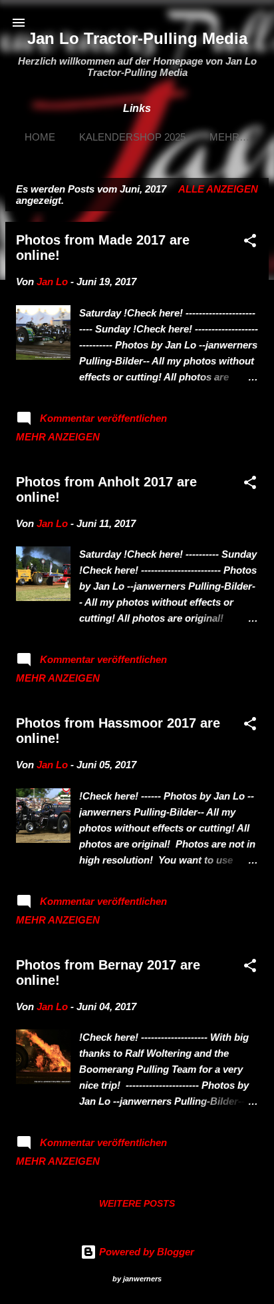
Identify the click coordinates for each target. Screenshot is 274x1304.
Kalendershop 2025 (132, 137)
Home (40, 137)
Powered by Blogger (145, 1251)
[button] (250, 243)
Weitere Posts (137, 1203)
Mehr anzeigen (58, 436)
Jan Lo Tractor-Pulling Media (137, 38)
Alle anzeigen (218, 189)
